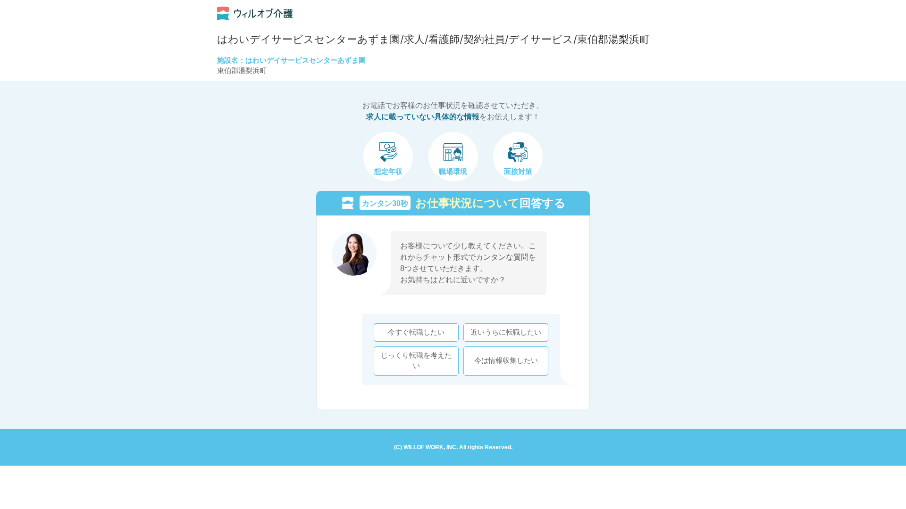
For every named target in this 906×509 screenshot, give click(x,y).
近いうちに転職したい (505, 332)
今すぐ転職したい (416, 332)
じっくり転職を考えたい (416, 360)
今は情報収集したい (506, 360)
